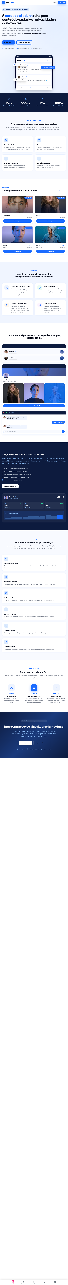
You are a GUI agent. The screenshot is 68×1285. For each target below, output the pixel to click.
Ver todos (61, 191)
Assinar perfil (17, 221)
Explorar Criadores (24, 42)
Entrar (54, 2)
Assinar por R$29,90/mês (34, 405)
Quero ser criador (9, 486)
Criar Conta (62, 2)
